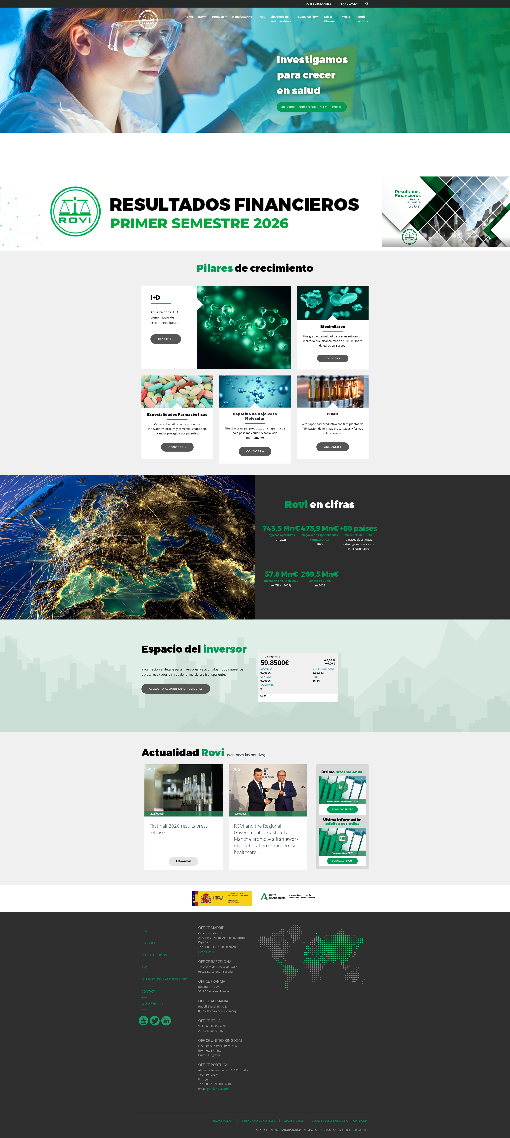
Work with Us (362, 19)
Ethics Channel (329, 19)
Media (346, 17)
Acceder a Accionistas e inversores (176, 688)
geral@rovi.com (218, 1089)
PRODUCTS (149, 943)
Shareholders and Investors (280, 19)
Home (188, 17)
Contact (148, 991)
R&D (262, 17)
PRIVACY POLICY (222, 1120)
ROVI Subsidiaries (318, 3)
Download (184, 861)
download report (342, 809)
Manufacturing (242, 17)
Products (218, 17)
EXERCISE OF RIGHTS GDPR (351, 1120)
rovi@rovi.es (206, 952)
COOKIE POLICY (322, 1120)
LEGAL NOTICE (293, 1120)
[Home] (148, 19)
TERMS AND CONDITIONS (259, 1120)
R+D (144, 967)
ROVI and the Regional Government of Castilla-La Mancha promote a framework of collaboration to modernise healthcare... (266, 838)
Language (348, 3)
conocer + (166, 339)
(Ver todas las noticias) (246, 754)
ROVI (201, 17)
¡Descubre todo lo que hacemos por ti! (311, 107)
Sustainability (307, 17)
